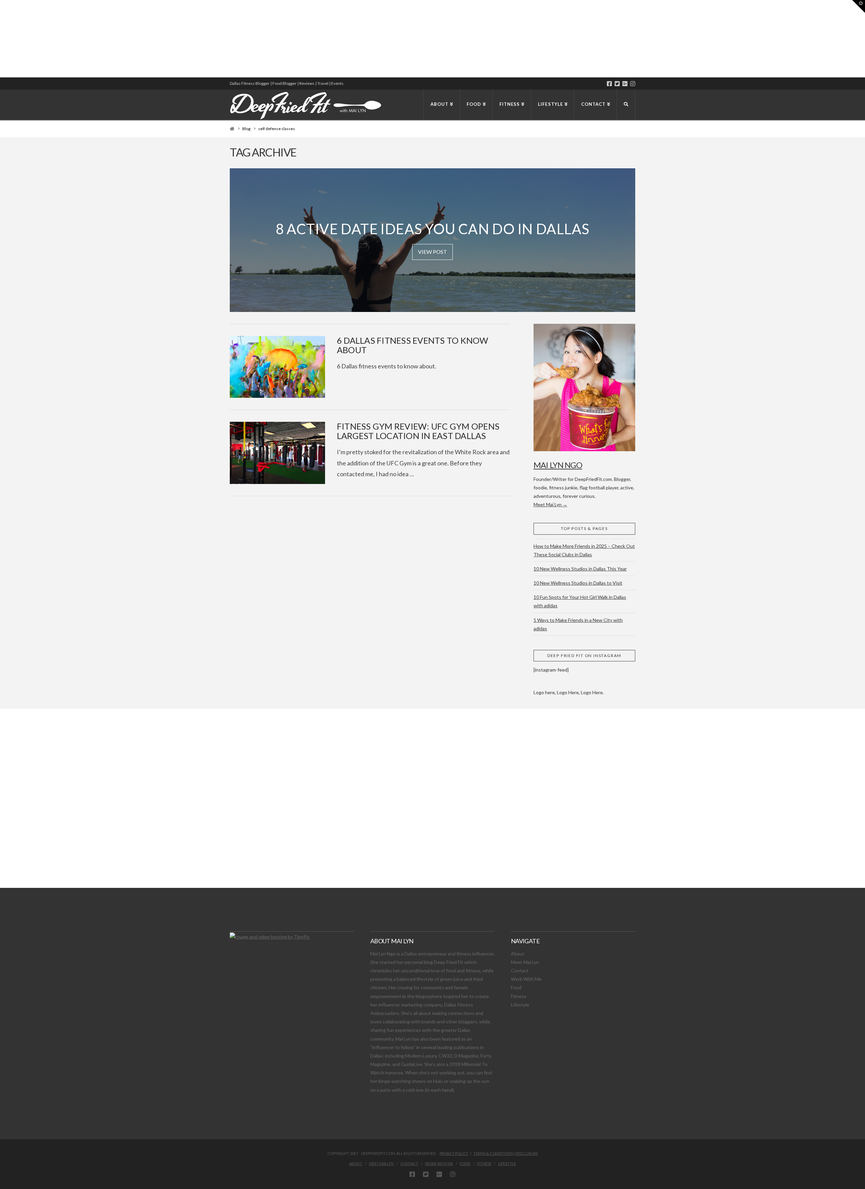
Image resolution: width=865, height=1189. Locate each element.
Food (516, 987)
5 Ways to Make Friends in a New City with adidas (578, 624)
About (517, 953)
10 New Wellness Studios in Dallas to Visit (578, 583)
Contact (519, 970)
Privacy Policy (454, 1153)
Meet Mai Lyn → (550, 504)
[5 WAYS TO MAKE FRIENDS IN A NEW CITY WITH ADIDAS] (1, 39)
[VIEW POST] (277, 367)
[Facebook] (609, 84)
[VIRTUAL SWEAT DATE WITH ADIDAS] (2, 39)
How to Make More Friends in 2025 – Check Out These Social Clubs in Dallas (584, 550)
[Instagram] (632, 84)
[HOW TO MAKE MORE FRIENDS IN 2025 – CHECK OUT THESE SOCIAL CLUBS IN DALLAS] (0, 39)
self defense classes (276, 128)
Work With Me (526, 979)
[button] (858, 6)
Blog (246, 128)
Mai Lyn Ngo (558, 465)
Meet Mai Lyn (525, 962)
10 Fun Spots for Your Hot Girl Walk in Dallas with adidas (580, 601)
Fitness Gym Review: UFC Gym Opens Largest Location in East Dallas (418, 431)
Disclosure (526, 1153)
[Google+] (624, 84)
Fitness (518, 996)
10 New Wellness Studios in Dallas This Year (580, 569)
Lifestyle (520, 1005)
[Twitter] (617, 84)
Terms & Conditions (493, 1153)
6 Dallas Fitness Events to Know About (413, 345)
